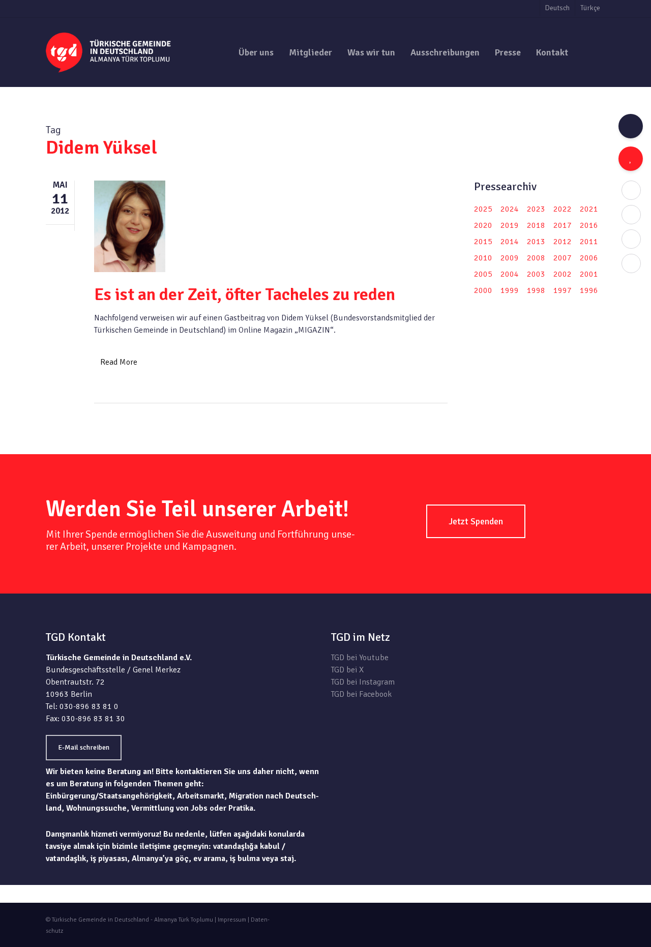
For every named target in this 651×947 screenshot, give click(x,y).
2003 (536, 274)
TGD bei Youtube (360, 658)
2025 (483, 209)
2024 (509, 209)
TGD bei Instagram (363, 682)
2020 (483, 225)
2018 (536, 225)
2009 (509, 258)
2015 (483, 241)
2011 (589, 241)
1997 (562, 290)
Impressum (232, 920)
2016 (589, 225)
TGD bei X (347, 670)
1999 (509, 290)
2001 (589, 274)
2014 (509, 241)
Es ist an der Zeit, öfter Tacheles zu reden (244, 294)
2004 (509, 274)
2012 (562, 241)
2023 (536, 209)
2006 (589, 258)
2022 (562, 209)
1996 (589, 290)
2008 (536, 258)
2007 (562, 258)
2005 (483, 274)
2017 (562, 225)
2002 (562, 274)
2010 (483, 258)
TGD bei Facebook (361, 694)
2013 (536, 241)
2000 (483, 290)
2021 (589, 209)
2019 (509, 225)
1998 (536, 290)
